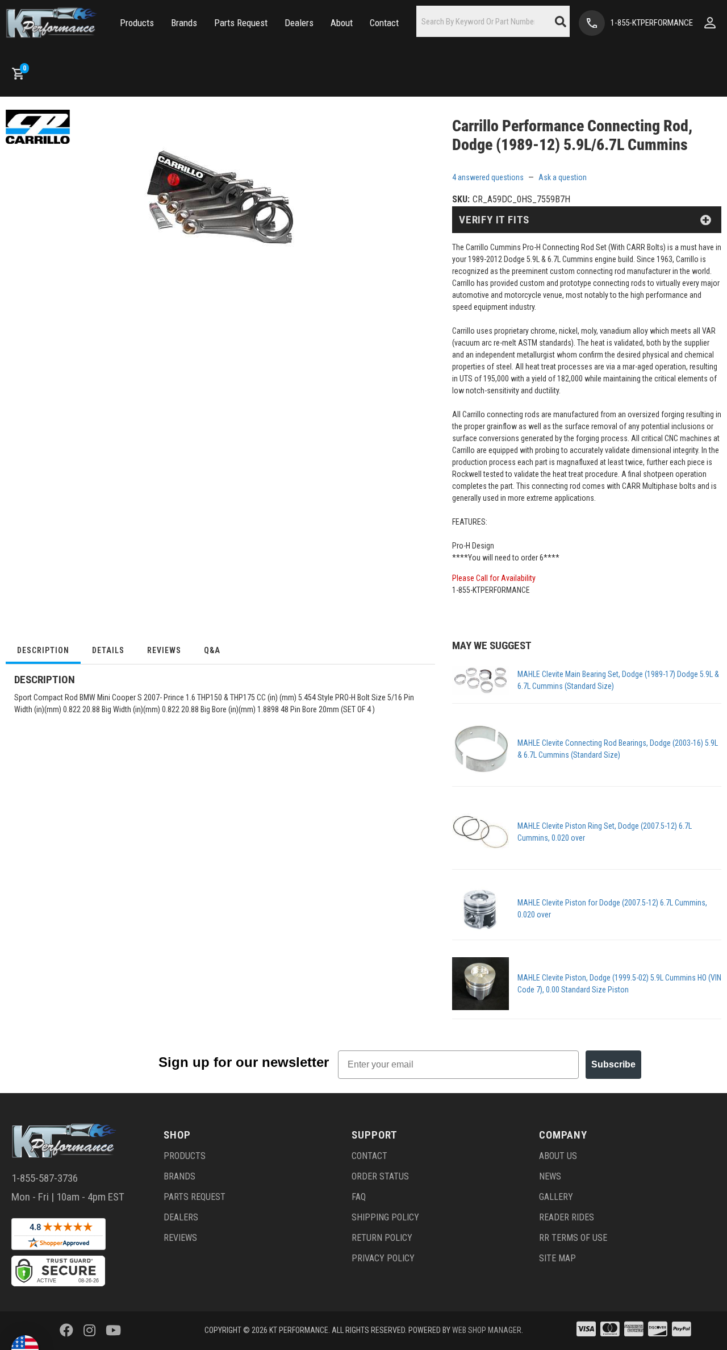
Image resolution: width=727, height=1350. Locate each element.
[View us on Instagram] (89, 1330)
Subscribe (613, 1064)
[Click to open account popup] (710, 22)
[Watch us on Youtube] (113, 1330)
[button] (136, 23)
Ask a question (562, 177)
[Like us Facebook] (66, 1330)
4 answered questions (488, 177)
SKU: (461, 199)
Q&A (212, 650)
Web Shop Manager (486, 1330)
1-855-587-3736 (44, 1178)
